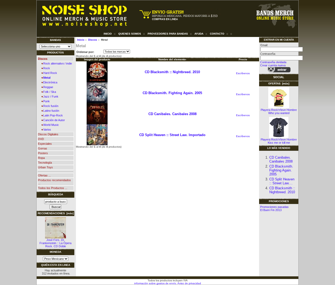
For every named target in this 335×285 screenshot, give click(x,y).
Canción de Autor (53, 120)
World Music (50, 124)
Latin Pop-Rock (52, 115)
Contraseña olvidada (273, 62)
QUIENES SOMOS (129, 33)
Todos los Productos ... (52, 188)
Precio (243, 59)
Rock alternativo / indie (57, 63)
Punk (46, 101)
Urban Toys (45, 167)
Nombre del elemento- (172, 59)
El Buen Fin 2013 (271, 210)
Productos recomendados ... (54, 182)
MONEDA (55, 251)
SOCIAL (278, 77)
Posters (43, 153)
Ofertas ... (44, 175)
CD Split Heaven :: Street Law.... (281, 181)
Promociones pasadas (274, 206)
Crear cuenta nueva (273, 65)
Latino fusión (50, 110)
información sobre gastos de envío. (155, 283)
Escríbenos (243, 73)
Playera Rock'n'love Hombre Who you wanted (279, 111)
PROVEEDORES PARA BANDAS (168, 33)
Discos (92, 39)
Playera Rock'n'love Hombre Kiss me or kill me (279, 141)
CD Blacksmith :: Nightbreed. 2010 (172, 72)
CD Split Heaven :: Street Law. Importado (172, 135)
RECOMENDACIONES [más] (56, 213)
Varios (46, 129)
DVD (41, 139)
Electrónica (49, 82)
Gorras (42, 148)
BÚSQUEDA (55, 194)
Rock (46, 68)
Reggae (47, 87)
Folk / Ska (49, 91)
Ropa (41, 157)
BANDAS (55, 40)
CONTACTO (217, 33)
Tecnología (45, 162)
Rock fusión (50, 105)
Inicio (108, 33)
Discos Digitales (48, 134)
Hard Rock (49, 72)
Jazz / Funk (50, 96)
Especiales (45, 143)
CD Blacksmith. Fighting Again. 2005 (172, 93)
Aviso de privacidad (189, 283)
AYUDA (198, 33)
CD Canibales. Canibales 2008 (172, 114)
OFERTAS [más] (278, 83)
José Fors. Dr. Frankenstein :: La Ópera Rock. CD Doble (55, 243)
